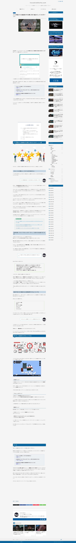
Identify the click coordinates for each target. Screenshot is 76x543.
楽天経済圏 (53, 166)
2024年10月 (56, 201)
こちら (57, 76)
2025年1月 (56, 195)
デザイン (15, 501)
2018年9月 (56, 237)
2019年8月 (56, 212)
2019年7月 (56, 215)
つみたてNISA (54, 150)
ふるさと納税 (53, 155)
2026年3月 (56, 192)
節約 (56, 164)
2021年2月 (56, 206)
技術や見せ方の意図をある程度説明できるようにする (30, 134)
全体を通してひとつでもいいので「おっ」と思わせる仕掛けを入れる (30, 132)
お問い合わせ (54, 9)
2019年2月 (56, 226)
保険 (56, 147)
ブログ (53, 174)
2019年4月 (56, 221)
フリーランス (56, 170)
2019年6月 (56, 217)
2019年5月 (56, 219)
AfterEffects (56, 179)
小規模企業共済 (54, 159)
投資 (56, 149)
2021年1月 (56, 208)
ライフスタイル (43, 9)
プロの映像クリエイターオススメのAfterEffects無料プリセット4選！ (27, 228)
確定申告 (53, 162)
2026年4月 (56, 190)
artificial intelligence (56, 180)
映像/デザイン (22, 9)
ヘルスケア (56, 171)
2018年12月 (56, 230)
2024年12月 (56, 197)
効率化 (56, 175)
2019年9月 (56, 210)
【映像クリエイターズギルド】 (56, 75)
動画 (17, 501)
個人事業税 (53, 157)
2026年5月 (56, 188)
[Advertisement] (29, 41)
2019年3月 (56, 224)
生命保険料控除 (54, 161)
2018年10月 (56, 235)
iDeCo (52, 154)
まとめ (24, 138)
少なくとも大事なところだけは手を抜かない (30, 130)
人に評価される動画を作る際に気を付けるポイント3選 (30, 129)
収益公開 (56, 148)
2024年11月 (56, 199)
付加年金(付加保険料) (55, 156)
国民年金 (53, 158)
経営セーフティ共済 (54, 163)
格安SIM (53, 165)
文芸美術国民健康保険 (55, 160)
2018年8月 (56, 239)
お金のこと (33, 9)
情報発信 (56, 176)
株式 (52, 151)
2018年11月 (56, 233)
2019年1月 (56, 228)
